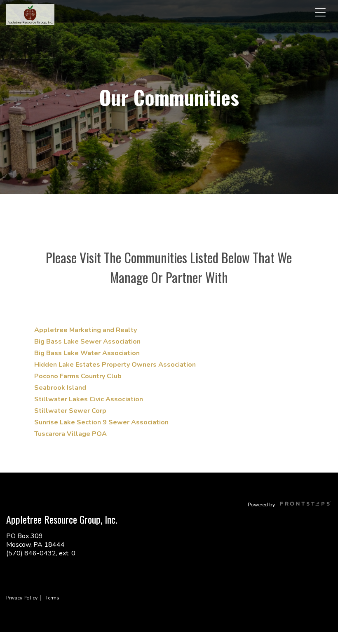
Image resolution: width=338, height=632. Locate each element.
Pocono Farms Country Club (78, 376)
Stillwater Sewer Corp (70, 410)
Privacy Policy (22, 598)
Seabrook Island (60, 387)
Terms (52, 598)
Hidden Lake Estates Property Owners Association (115, 364)
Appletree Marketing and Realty (85, 330)
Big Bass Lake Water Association (87, 353)
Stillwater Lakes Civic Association (88, 399)
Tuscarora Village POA (70, 433)
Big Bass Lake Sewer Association (87, 341)
